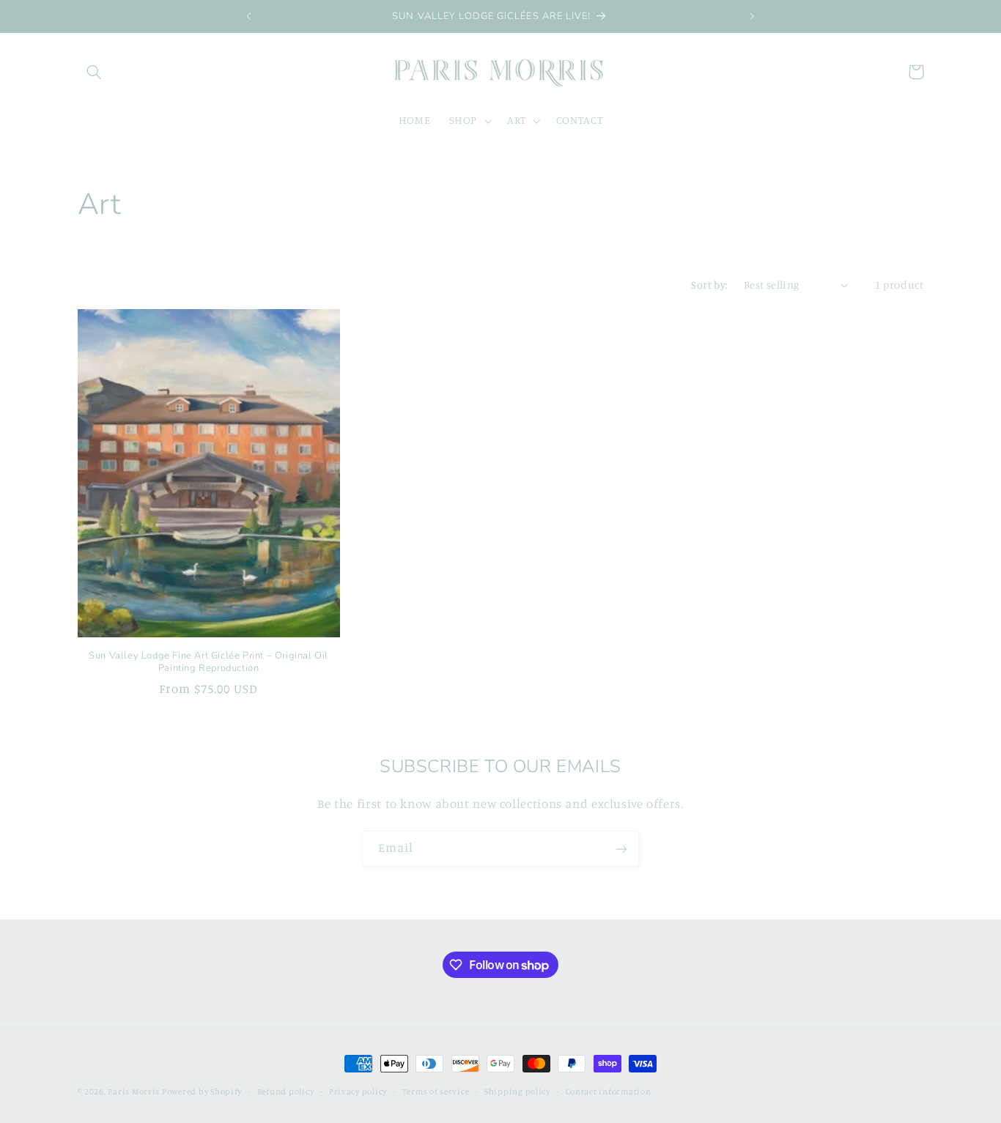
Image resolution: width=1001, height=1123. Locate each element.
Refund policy (285, 1091)
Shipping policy (517, 1091)
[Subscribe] (621, 849)
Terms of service (436, 1091)
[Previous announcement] (249, 16)
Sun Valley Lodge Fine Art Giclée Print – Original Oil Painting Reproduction (208, 662)
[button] (94, 72)
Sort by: (709, 284)
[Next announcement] (752, 16)
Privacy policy (358, 1091)
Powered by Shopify (202, 1091)
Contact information (608, 1091)
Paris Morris (135, 1091)
